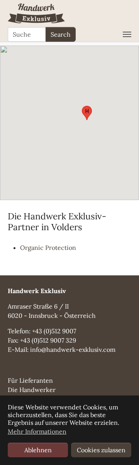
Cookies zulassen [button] (101, 450)
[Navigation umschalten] (127, 34)
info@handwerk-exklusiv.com (72, 349)
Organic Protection (48, 247)
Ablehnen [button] (38, 450)
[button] (87, 113)
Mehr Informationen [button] (37, 431)
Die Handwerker (32, 390)
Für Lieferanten (30, 380)
